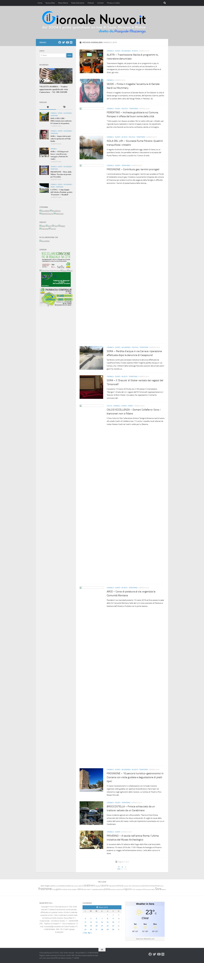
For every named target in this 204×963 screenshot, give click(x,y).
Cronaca (110, 51)
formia (161, 886)
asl (72, 886)
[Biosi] (69, 271)
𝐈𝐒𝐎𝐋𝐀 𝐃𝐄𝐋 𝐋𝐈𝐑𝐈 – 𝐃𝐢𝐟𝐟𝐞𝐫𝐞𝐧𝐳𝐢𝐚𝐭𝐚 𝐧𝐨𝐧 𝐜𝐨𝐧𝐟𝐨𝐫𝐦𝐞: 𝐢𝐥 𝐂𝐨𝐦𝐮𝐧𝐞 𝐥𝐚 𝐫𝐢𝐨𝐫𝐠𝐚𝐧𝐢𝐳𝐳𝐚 (61, 120)
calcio (80, 886)
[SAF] (56, 286)
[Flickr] (71, 42)
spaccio (164, 889)
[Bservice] (55, 306)
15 (107, 922)
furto (53, 889)
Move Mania (63, 3)
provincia (120, 889)
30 (113, 929)
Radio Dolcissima (77, 3)
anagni (47, 886)
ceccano (112, 886)
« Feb (85, 933)
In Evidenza (126, 51)
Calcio (109, 406)
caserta (97, 886)
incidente (64, 889)
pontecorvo (114, 889)
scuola (148, 889)
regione (127, 889)
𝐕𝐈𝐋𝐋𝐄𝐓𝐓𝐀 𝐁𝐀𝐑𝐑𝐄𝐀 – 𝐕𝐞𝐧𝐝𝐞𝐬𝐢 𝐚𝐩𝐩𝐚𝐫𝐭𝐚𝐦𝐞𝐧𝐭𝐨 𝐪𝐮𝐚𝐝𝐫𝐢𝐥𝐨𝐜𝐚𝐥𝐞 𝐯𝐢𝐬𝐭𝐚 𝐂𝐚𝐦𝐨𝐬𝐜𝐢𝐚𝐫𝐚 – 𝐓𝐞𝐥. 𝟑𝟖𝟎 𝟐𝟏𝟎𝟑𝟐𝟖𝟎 (53, 89)
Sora (158, 889)
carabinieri (89, 885)
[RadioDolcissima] (46, 214)
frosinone (45, 889)
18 (85, 926)
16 (113, 922)
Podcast (91, 3)
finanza (152, 886)
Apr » (90, 933)
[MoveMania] (55, 211)
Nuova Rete (50, 3)
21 (102, 926)
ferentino (145, 886)
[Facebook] (59, 42)
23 (113, 926)
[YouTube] (67, 42)
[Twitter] (63, 42)
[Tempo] (52, 229)
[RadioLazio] (59, 214)
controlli (126, 886)
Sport (130, 406)
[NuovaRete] (44, 211)
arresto (68, 886)
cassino (104, 885)
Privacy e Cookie (113, 3)
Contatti (100, 3)
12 (91, 922)
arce (56, 886)
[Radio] (42, 226)
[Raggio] (61, 226)
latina (80, 889)
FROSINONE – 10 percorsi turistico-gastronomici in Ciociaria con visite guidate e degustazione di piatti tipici (135, 777)
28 (102, 929)
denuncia (139, 886)
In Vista (135, 51)
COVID (134, 886)
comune (119, 885)
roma (144, 889)
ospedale (95, 889)
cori (130, 886)
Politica (125, 109)
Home (40, 3)
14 (102, 922)
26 (91, 929)
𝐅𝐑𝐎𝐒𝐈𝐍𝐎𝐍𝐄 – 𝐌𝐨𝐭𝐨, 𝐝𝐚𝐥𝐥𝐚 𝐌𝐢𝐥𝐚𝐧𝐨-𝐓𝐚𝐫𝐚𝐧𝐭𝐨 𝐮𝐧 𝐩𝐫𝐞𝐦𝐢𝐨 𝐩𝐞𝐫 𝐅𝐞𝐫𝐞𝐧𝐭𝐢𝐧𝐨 (61, 174)
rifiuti (133, 889)
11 (85, 922)
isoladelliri (74, 889)
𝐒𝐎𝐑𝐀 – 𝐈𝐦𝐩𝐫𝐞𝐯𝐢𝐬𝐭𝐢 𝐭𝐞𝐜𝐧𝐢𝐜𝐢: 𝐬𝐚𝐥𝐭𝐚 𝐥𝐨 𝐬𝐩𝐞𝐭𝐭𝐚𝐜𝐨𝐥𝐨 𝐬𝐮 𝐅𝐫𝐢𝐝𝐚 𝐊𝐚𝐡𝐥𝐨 (61, 138)
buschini (76, 886)
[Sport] (49, 226)
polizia (107, 889)
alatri (42, 886)
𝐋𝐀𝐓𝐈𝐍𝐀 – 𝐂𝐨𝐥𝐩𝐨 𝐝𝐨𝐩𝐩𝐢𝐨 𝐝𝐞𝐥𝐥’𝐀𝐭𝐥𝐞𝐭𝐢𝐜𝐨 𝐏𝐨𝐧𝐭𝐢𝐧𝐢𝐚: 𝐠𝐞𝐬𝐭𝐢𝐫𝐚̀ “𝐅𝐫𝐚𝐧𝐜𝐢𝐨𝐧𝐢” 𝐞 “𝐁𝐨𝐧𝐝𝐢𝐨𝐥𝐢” (61, 192)
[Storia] (43, 229)
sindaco (152, 889)
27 (96, 929)
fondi (157, 886)
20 (96, 926)
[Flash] (55, 226)
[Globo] (64, 271)
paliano (101, 889)
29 (107, 929)
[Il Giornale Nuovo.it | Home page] (94, 22)
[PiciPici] (56, 268)
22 (107, 926)
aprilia (52, 886)
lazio (88, 889)
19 (91, 926)
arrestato (61, 886)
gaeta (58, 889)
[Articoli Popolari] (47, 107)
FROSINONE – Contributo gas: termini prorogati (133, 169)
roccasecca (139, 889)
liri (91, 889)
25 (85, 929)
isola (69, 889)
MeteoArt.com (149, 939)
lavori (85, 889)
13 (96, 922)
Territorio (133, 109)
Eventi (117, 51)
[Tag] (64, 107)
